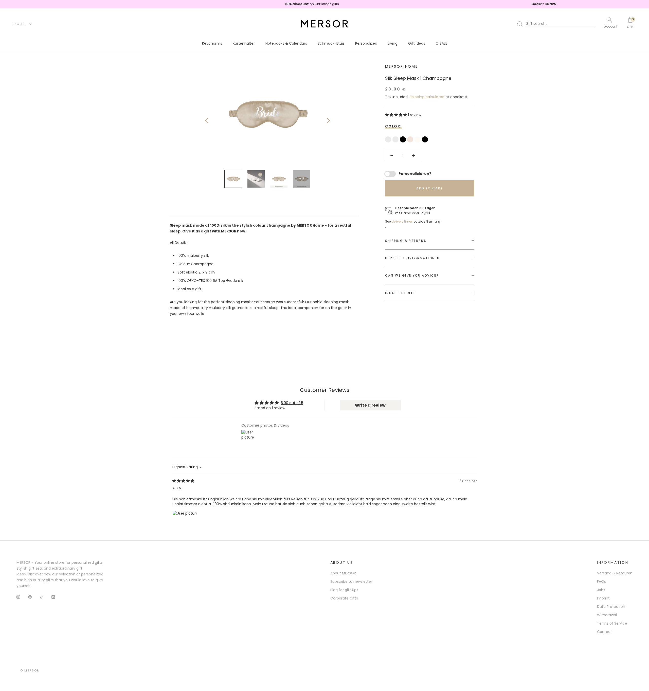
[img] (183, 480)
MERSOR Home (401, 66)
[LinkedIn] (53, 597)
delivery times (402, 221)
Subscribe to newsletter (351, 581)
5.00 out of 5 (292, 402)
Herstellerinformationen (412, 258)
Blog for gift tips (344, 589)
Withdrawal (607, 614)
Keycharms (212, 43)
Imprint (603, 598)
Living (393, 43)
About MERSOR (343, 573)
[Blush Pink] (410, 140)
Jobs (601, 589)
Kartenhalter (244, 43)
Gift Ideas (416, 43)
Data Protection (611, 606)
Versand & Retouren (615, 573)
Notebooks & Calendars (286, 43)
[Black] (403, 140)
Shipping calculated (426, 96)
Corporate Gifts (344, 598)
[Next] (328, 120)
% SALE (441, 43)
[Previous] (206, 120)
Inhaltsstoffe (400, 293)
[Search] (557, 24)
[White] (418, 140)
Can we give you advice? (412, 275)
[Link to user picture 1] (184, 523)
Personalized (366, 43)
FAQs (601, 581)
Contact (604, 631)
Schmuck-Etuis (331, 43)
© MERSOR (30, 670)
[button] (396, 114)
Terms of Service (612, 623)
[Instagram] (18, 597)
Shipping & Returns (405, 240)
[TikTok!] (41, 597)
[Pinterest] (30, 597)
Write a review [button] (370, 405)
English (20, 24)
